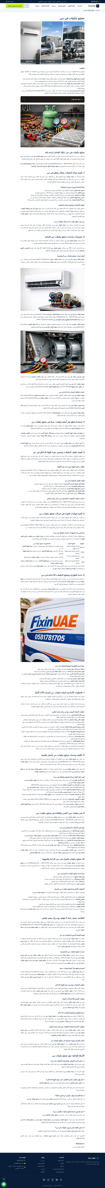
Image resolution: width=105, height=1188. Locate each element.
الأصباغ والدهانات (60, 1172)
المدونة (37, 6)
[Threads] (48, 1179)
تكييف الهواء (61, 1160)
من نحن (54, 6)
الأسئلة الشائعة (45, 6)
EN (27, 6)
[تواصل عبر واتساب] (3, 1184)
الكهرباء (62, 1163)
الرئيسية (97, 10)
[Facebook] (61, 1179)
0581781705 (94, 1)
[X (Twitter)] (52, 1179)
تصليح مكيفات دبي (54, 699)
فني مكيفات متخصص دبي (55, 727)
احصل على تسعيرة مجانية (15, 6)
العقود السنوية (61, 6)
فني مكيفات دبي (63, 715)
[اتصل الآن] (3, 1179)
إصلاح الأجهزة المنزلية (58, 1169)
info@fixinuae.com (18, 1163)
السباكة (62, 1166)
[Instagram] (56, 1179)
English (43, 1172)
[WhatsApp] (44, 1179)
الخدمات (79, 6)
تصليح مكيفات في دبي (78, 1147)
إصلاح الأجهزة (71, 6)
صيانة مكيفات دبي (73, 704)
